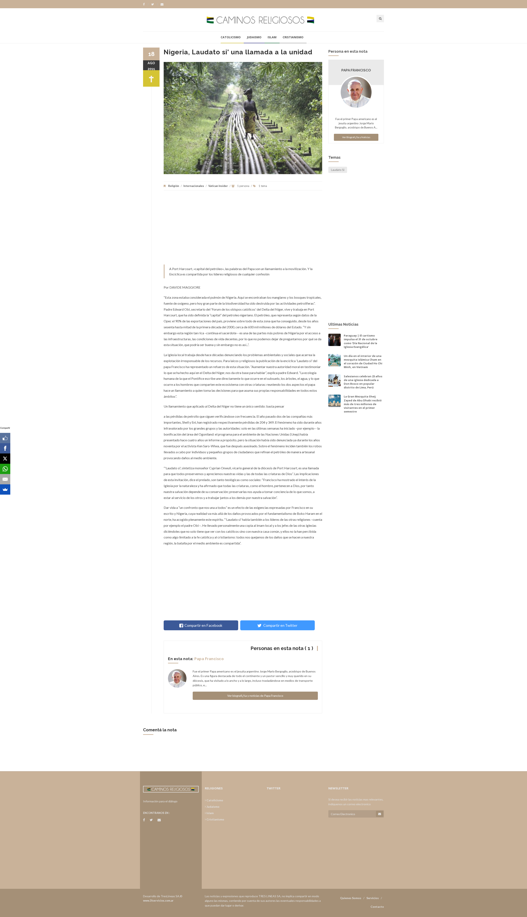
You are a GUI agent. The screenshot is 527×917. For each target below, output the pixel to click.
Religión (173, 186)
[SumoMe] (5, 489)
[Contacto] (162, 4)
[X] (5, 458)
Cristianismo (293, 37)
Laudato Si (337, 169)
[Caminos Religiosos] (263, 19)
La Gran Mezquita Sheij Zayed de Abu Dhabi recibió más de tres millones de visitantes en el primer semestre (363, 404)
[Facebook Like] (5, 438)
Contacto (377, 906)
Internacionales (193, 186)
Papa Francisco (209, 659)
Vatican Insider (218, 186)
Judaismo (254, 37)
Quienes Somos (350, 898)
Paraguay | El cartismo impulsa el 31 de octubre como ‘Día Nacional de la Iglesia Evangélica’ (360, 341)
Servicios (372, 898)
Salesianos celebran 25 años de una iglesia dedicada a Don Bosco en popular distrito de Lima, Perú (363, 381)
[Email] (5, 479)
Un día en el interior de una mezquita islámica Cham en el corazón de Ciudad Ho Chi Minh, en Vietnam (363, 361)
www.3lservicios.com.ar (158, 900)
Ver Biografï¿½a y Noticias (356, 137)
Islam (272, 37)
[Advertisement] (243, 229)
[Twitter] (154, 4)
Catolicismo (231, 37)
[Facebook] (146, 4)
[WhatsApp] (5, 469)
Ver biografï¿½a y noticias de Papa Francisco (255, 695)
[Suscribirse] (379, 814)
